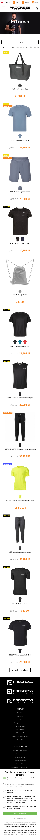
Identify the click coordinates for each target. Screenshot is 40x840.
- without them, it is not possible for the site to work (22, 779)
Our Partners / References (20, 736)
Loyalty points (20, 757)
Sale (35, 47)
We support (20, 733)
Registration (20, 754)
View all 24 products (20, 670)
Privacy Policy (20, 764)
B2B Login (20, 739)
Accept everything (20, 813)
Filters (20, 42)
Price (27, 47)
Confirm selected (20, 818)
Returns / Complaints (20, 750)
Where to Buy (20, 729)
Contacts (20, 716)
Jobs (20, 719)
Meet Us (20, 713)
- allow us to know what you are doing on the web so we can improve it (21, 785)
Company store (20, 726)
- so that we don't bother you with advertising (19, 791)
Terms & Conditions (20, 760)
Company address (20, 723)
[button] (4, 8)
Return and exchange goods (20, 767)
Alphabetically (17, 47)
